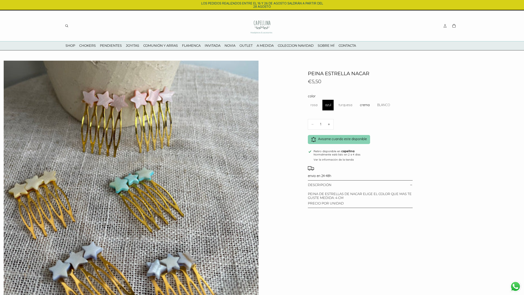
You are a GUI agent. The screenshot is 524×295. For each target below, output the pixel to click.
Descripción (319, 185)
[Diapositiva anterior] (4, 188)
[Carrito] (453, 25)
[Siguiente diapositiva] (257, 188)
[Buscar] (66, 25)
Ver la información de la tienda (334, 159)
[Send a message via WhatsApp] (515, 286)
